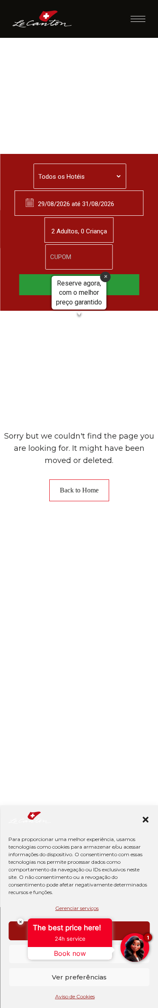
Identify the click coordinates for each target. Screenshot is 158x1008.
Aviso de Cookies (75, 996)
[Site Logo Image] (42, 19)
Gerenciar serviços (77, 908)
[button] (145, 819)
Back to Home (79, 490)
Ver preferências (79, 977)
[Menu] (138, 18)
